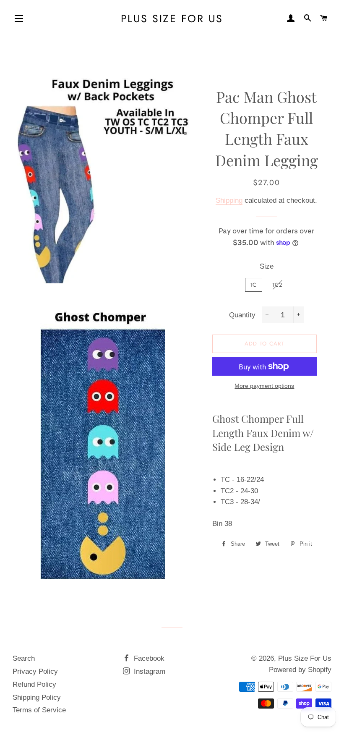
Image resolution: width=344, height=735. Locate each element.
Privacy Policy (35, 671)
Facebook (148, 658)
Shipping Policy (37, 697)
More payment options (264, 385)
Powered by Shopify (300, 670)
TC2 (277, 285)
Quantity (242, 315)
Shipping (229, 200)
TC (253, 285)
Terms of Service (39, 710)
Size (267, 266)
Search (24, 658)
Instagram (148, 671)
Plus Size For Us (172, 18)
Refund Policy (34, 684)
